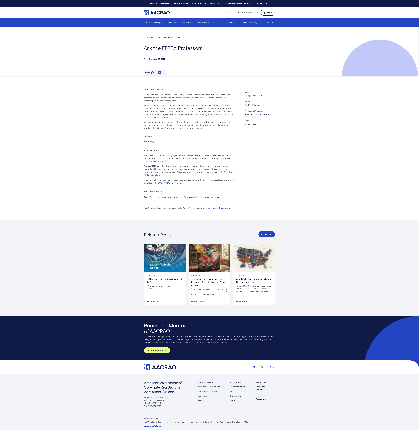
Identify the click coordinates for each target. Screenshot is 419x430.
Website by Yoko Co (152, 426)
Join (256, 13)
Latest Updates (155, 37)
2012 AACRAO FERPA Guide (171, 183)
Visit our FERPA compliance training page (203, 197)
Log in (269, 13)
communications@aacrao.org (216, 208)
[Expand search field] (219, 12)
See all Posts (266, 234)
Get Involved (247, 13)
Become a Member (155, 350)
